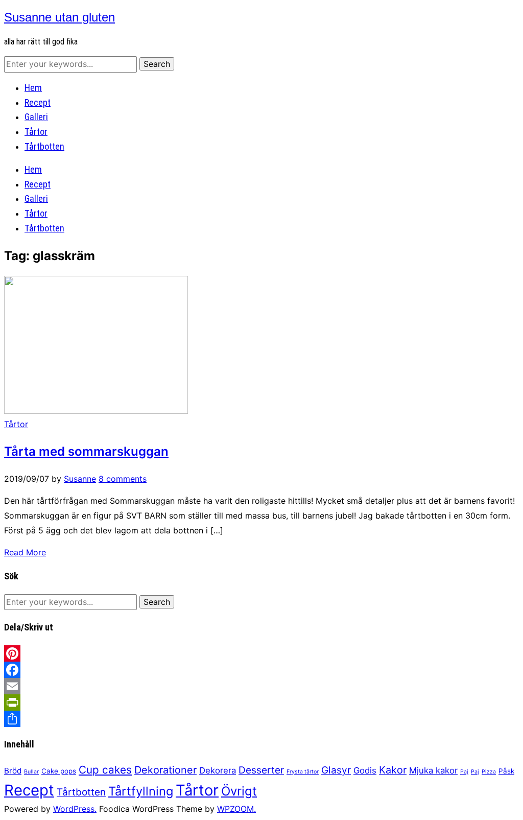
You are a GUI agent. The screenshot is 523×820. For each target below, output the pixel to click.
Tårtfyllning (140, 791)
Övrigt (239, 791)
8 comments (123, 479)
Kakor (393, 770)
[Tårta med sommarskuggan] (96, 411)
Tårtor (36, 131)
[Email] (261, 686)
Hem (33, 87)
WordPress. (75, 809)
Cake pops (58, 771)
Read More (25, 552)
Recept (38, 102)
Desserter (261, 770)
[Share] (261, 719)
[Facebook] (261, 670)
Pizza (489, 771)
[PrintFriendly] (261, 702)
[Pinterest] (261, 653)
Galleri (36, 116)
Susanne (80, 479)
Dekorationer (165, 770)
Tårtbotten (44, 146)
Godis (364, 770)
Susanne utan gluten (59, 17)
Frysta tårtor (303, 771)
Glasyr (336, 770)
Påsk (506, 771)
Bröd (12, 771)
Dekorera (217, 770)
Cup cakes (105, 769)
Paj (464, 771)
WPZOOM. (236, 809)
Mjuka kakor (433, 770)
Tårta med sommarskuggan (86, 451)
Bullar (31, 771)
